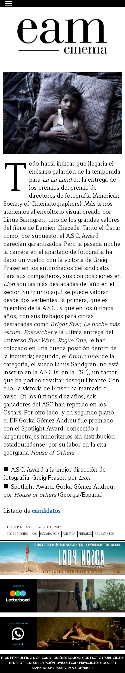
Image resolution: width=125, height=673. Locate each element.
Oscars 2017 (49, 534)
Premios (85, 534)
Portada (68, 534)
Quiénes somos (66, 658)
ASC (34, 534)
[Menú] (9, 3)
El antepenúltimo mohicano (60, 24)
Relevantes (104, 534)
